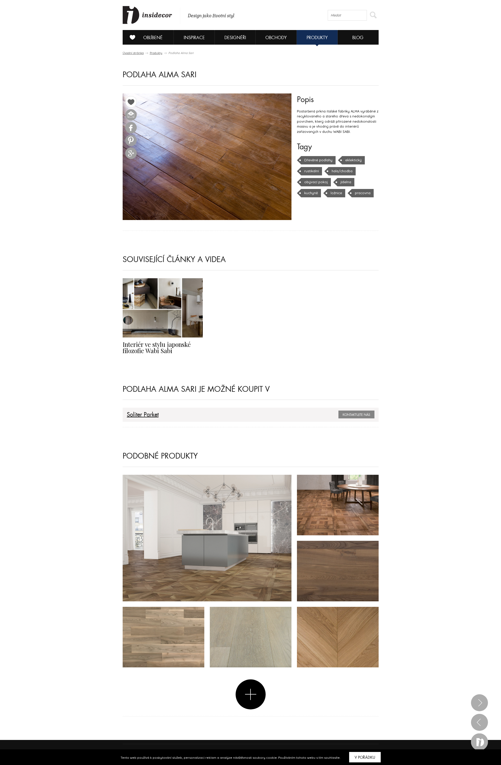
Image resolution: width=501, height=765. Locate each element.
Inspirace (194, 37)
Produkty (317, 37)
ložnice (336, 193)
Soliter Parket (143, 414)
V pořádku (365, 757)
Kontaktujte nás (356, 415)
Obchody (276, 37)
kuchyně (311, 193)
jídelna (346, 182)
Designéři (235, 37)
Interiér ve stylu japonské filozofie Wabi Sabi (157, 347)
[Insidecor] (147, 15)
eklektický (353, 160)
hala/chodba (342, 171)
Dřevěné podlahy (318, 160)
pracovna (363, 193)
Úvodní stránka (133, 53)
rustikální (311, 171)
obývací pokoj (316, 182)
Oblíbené (153, 37)
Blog (357, 37)
